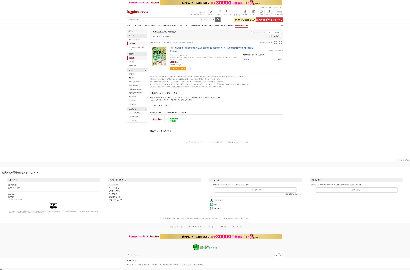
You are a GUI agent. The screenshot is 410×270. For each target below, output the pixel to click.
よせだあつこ (174, 51)
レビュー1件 (184, 55)
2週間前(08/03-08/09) (135, 89)
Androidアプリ (114, 188)
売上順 (175, 42)
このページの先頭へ (404, 160)
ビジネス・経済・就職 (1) (137, 48)
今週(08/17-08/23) (134, 81)
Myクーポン (227, 14)
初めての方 (269, 14)
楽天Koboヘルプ (14, 188)
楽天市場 (279, 12)
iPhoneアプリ (114, 185)
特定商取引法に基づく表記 (183, 265)
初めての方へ (13, 185)
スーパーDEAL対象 (135, 113)
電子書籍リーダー (115, 197)
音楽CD (152, 25)
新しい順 (182, 42)
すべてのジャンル (134, 39)
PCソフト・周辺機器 (192, 25)
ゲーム (174, 25)
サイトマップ (236, 227)
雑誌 (146, 25)
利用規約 (11, 194)
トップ (129, 25)
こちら (209, 86)
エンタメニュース (207, 25)
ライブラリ (253, 14)
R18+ (281, 25)
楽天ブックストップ (176, 227)
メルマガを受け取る (255, 190)
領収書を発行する (356, 190)
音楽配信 (229, 25)
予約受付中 (132, 65)
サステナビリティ (200, 265)
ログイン (201, 12)
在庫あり (131, 61)
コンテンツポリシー (15, 199)
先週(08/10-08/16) (134, 85)
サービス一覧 (279, 14)
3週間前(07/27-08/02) (135, 93)
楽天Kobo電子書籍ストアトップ (199, 227)
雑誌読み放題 (219, 25)
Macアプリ (113, 194)
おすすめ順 (167, 42)
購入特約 (11, 197)
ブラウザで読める (134, 116)
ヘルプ (261, 14)
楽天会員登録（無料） (197, 14)
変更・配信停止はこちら (293, 194)
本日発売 (131, 78)
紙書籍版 (246, 59)
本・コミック (137, 25)
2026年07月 (132, 100)
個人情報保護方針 (166, 265)
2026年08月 (132, 97)
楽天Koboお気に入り (237, 14)
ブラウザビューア (115, 200)
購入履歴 (245, 14)
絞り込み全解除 (275, 36)
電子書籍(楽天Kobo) (241, 25)
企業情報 (155, 265)
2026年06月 (132, 104)
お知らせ (219, 14)
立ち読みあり (133, 120)
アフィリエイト (221, 227)
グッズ (181, 25)
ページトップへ (278, 255)
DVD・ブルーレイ (163, 25)
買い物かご (211, 14)
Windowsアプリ (114, 191)
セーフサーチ (258, 32)
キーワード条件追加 (274, 32)
